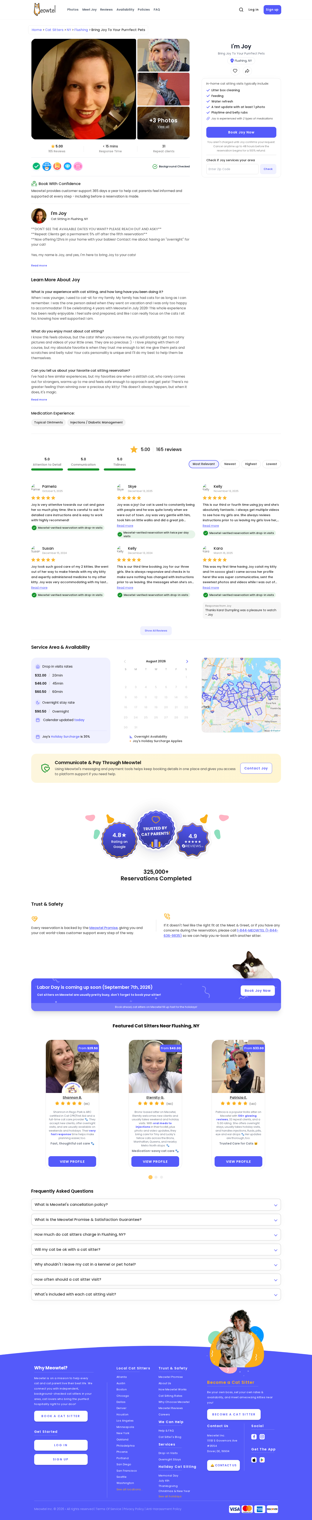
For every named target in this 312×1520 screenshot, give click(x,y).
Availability (125, 9)
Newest (230, 464)
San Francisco (127, 1470)
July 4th (164, 1480)
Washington (125, 1483)
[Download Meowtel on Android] (262, 1460)
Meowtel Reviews (171, 1408)
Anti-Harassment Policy (163, 1509)
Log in (254, 9)
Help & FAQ (166, 1430)
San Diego (124, 1464)
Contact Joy (256, 768)
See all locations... (130, 1489)
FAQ (157, 9)
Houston (123, 1414)
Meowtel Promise (103, 927)
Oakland (123, 1439)
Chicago (123, 1396)
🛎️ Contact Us (223, 1465)
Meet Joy (89, 9)
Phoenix (122, 1452)
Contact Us (217, 1425)
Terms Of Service (109, 1509)
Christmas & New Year (174, 1491)
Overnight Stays (170, 1459)
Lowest (271, 464)
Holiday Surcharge (65, 736)
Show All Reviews (156, 630)
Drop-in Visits (168, 1453)
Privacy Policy (134, 1509)
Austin (121, 1383)
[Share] (247, 70)
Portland (123, 1458)
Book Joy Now (241, 132)
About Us (165, 1383)
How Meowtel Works (173, 1389)
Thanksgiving (168, 1486)
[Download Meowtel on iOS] (254, 1460)
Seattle (122, 1477)
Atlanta (122, 1377)
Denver (121, 1408)
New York (123, 1433)
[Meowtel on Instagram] (262, 1436)
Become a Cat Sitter (234, 1414)
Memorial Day (168, 1475)
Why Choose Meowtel (174, 1402)
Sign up (272, 9)
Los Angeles (125, 1420)
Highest (251, 464)
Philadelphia (126, 1445)
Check (268, 169)
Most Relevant (204, 464)
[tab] (151, 1177)
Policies (144, 9)
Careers (164, 1414)
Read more (125, 526)
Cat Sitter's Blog (170, 1437)
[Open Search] (241, 9)
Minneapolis (125, 1427)
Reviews (106, 9)
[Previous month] (124, 661)
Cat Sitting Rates (171, 1396)
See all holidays (170, 1496)
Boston (122, 1389)
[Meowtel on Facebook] (254, 1436)
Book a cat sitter (60, 1416)
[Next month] (187, 661)
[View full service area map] (241, 695)
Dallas (121, 1402)
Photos (73, 9)
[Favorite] (235, 70)
